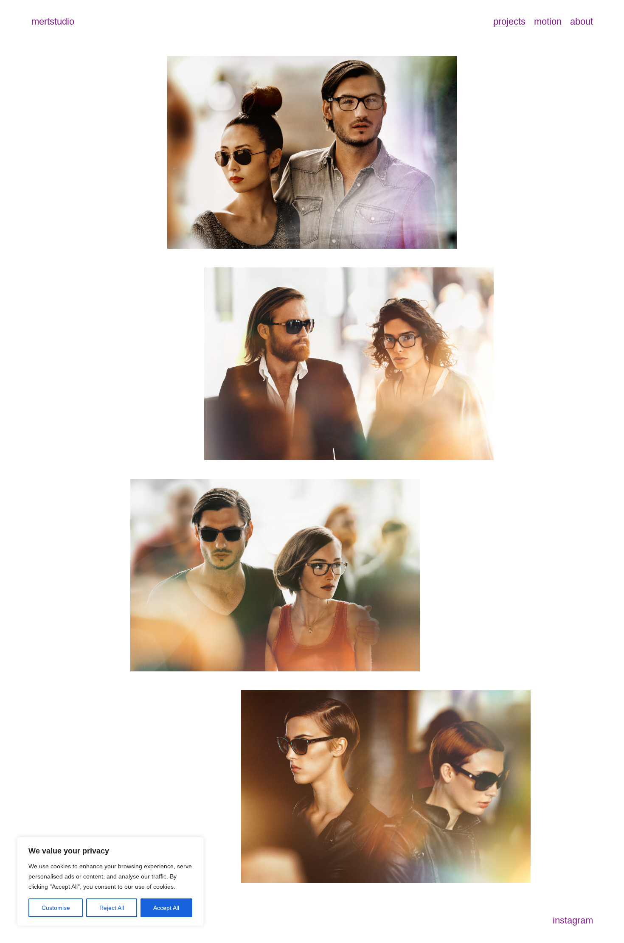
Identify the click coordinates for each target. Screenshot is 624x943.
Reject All (111, 907)
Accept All (166, 907)
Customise (56, 907)
